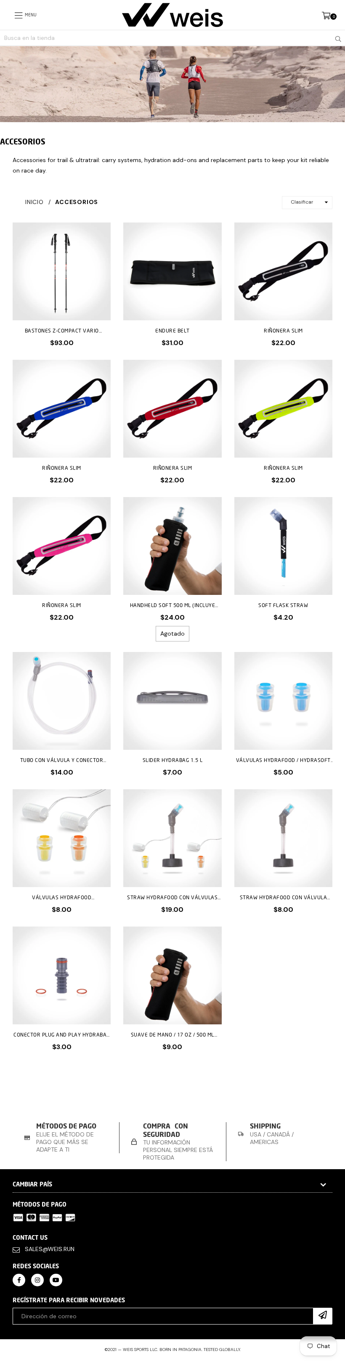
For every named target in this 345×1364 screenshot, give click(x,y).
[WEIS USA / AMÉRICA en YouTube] (56, 1279)
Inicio (34, 202)
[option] (66, 1137)
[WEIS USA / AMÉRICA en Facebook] (19, 1279)
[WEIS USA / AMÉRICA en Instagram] (37, 1279)
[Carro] (326, 14)
